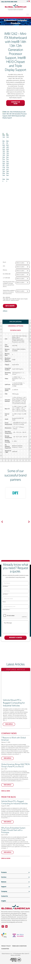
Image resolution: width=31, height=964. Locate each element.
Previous (2, 522)
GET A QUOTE (9, 306)
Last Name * (5, 594)
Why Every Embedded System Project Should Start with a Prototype (13, 830)
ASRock (5, 311)
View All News (5, 791)
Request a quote (15, 637)
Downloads (15, 330)
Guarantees (5, 948)
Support (3, 886)
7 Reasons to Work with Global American (13, 739)
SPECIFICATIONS (15, 322)
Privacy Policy (6, 946)
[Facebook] (3, 926)
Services (3, 877)
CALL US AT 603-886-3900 (9, 2)
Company (4, 891)
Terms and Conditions (19, 946)
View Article (9, 724)
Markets (3, 882)
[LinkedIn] (6, 926)
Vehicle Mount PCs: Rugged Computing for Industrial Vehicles (14, 703)
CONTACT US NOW (15, 103)
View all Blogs (5, 858)
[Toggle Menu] (27, 14)
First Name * (5, 586)
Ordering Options (15, 326)
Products (4, 872)
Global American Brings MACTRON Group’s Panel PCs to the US (15, 765)
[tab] (15, 322)
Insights (3, 901)
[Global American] (15, 6)
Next (29, 522)
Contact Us (4, 896)
